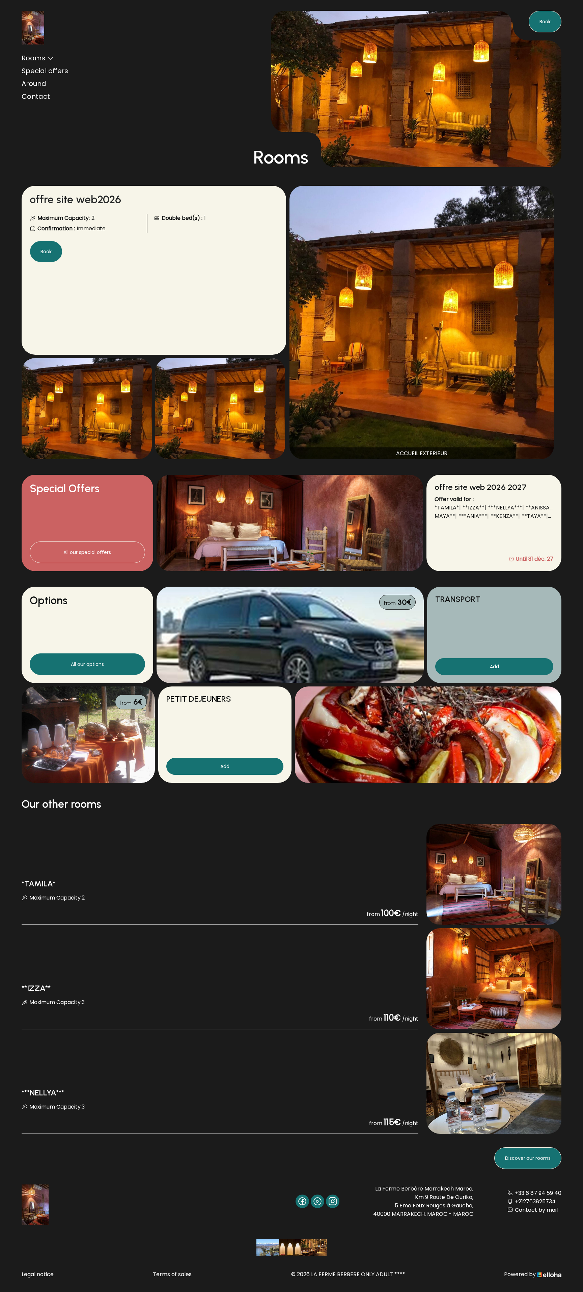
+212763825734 (535, 1201)
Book (545, 21)
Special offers (45, 71)
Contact (36, 96)
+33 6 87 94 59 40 (538, 1193)
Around (34, 83)
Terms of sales (172, 1274)
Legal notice (38, 1274)
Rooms (33, 58)
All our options (87, 664)
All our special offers (87, 552)
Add (494, 666)
